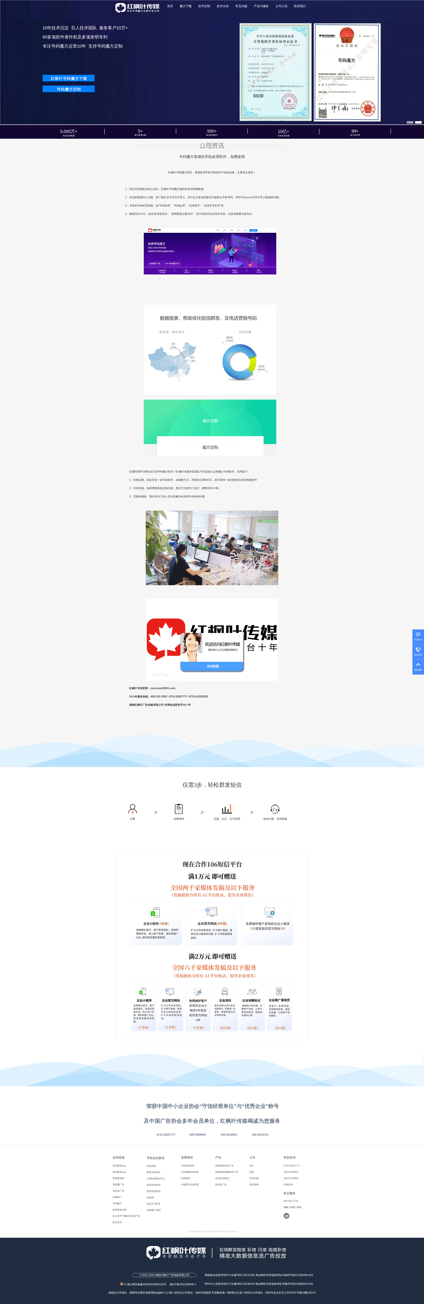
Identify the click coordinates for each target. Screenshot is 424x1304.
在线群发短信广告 (224, 1165)
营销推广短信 (154, 1210)
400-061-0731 (291, 1201)
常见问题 (241, 6)
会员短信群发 (222, 1178)
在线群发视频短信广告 (226, 1172)
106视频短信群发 (190, 1172)
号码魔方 (117, 1203)
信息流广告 (118, 1190)
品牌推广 (117, 1197)
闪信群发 (185, 1178)
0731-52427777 (292, 1165)
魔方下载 (186, 6)
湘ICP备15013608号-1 (183, 1284)
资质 (251, 1172)
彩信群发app (119, 1172)
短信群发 (151, 1166)
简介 (251, 1165)
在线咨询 (288, 1184)
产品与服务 (261, 6)
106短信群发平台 (156, 1178)
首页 (170, 6)
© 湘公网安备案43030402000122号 (147, 1284)
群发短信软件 (154, 1191)
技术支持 (223, 6)
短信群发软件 (154, 1185)
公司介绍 (281, 6)
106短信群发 (187, 1165)
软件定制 (204, 6)
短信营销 (254, 1184)
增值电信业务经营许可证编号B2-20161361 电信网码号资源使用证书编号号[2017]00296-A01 (259, 1275)
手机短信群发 (156, 1158)
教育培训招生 (154, 1172)
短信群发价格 (120, 1209)
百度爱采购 (118, 1178)
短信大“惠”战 (153, 1203)
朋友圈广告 (118, 1184)
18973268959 (291, 1172)
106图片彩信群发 (190, 1184)
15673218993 (291, 1178)
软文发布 (117, 1222)
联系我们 (300, 6)
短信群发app (119, 1165)
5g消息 (150, 1197)
